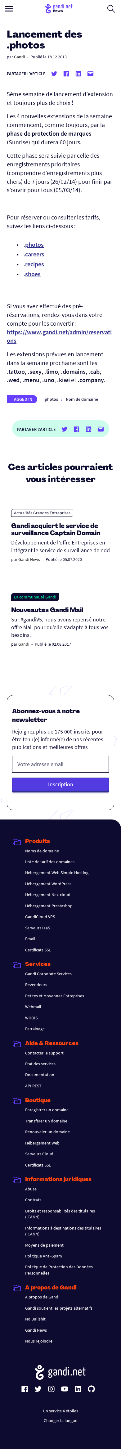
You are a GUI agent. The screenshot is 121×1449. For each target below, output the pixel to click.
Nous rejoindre (38, 1341)
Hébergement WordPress (48, 884)
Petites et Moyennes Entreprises (54, 996)
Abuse (31, 1189)
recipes (34, 264)
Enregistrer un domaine (47, 1110)
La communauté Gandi (35, 597)
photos (34, 244)
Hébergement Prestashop (49, 906)
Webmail (33, 1006)
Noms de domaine (42, 851)
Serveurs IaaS (37, 928)
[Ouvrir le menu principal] (9, 8)
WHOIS (31, 1018)
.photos (50, 399)
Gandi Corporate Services (48, 974)
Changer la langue (60, 1420)
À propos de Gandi (42, 1297)
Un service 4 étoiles (60, 1411)
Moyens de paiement (44, 1245)
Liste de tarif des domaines (49, 861)
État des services (40, 1064)
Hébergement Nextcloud (47, 894)
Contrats (33, 1200)
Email (30, 938)
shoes (33, 274)
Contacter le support (44, 1053)
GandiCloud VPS (40, 916)
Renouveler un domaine (47, 1132)
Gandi (19, 57)
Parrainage (35, 1028)
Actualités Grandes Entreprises (42, 513)
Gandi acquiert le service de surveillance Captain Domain (55, 530)
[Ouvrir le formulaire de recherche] (111, 8)
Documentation (39, 1074)
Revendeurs (36, 984)
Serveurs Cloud (39, 1154)
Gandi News (29, 559)
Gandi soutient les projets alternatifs (58, 1308)
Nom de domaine (82, 399)
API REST (33, 1086)
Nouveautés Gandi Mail (47, 610)
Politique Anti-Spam (43, 1256)
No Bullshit (35, 1319)
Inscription (60, 784)
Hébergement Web (42, 1143)
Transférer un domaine (46, 1121)
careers (34, 254)
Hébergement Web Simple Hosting (56, 872)
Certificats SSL (38, 950)
